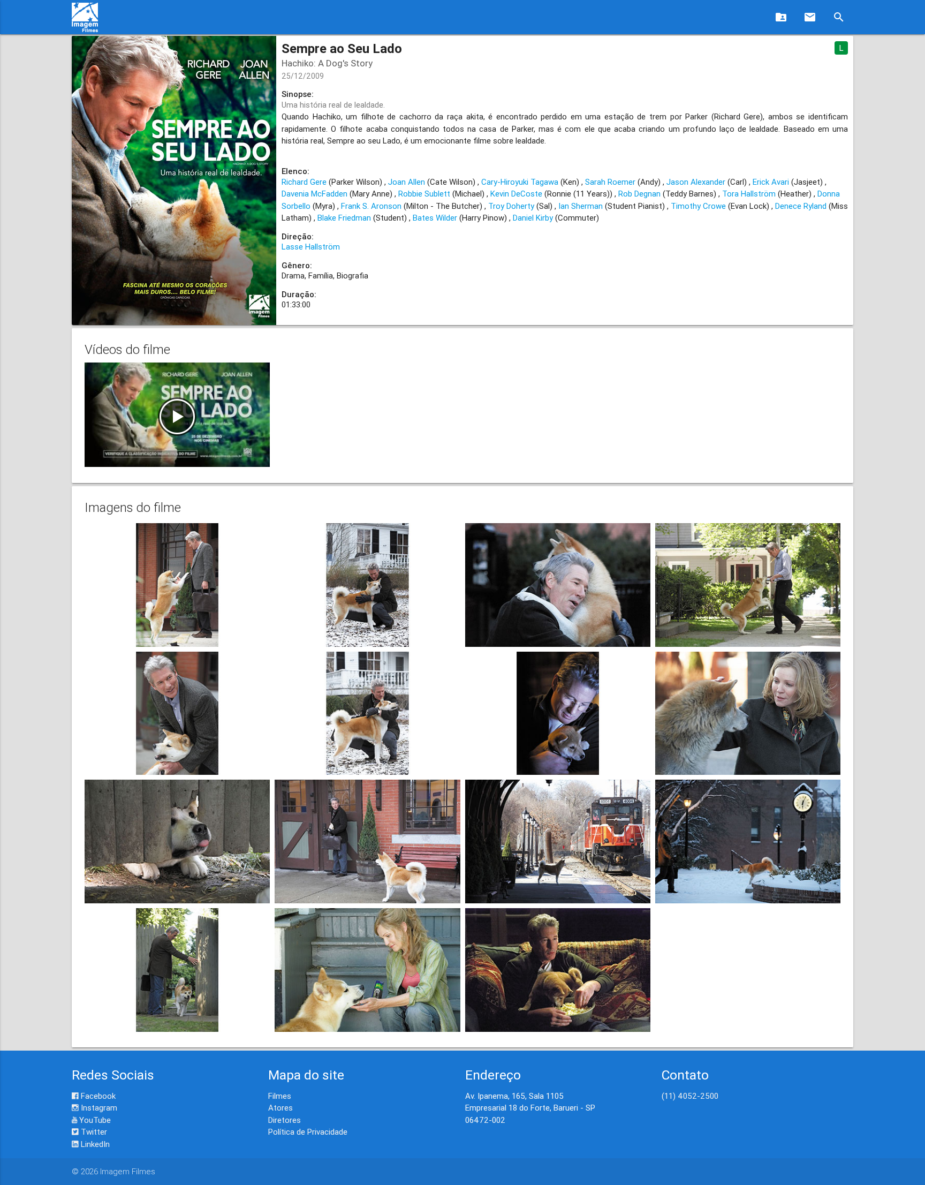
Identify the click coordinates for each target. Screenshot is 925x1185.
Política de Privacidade (307, 1132)
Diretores (284, 1120)
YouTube (94, 1120)
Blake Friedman (344, 218)
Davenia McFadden (314, 193)
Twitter (93, 1132)
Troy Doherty (511, 206)
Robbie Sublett (424, 193)
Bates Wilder (435, 218)
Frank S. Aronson (371, 206)
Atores (280, 1108)
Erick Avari (771, 182)
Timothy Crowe (698, 206)
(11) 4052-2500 (690, 1096)
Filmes (279, 1096)
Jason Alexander (695, 182)
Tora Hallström (749, 193)
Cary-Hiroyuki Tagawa (519, 182)
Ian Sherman (580, 206)
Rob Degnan (639, 193)
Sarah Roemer (610, 182)
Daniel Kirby (533, 218)
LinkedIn (94, 1144)
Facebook (97, 1096)
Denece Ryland (801, 206)
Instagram (98, 1108)
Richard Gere (304, 182)
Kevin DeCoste (516, 193)
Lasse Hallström (311, 246)
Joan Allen (406, 182)
